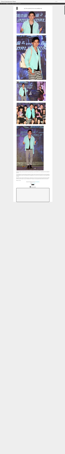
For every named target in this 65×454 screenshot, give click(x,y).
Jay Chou (34, 183)
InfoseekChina (37, 181)
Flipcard (4, 3)
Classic (1, 3)
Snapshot (16, 3)
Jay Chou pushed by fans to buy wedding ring (33, 8)
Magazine (7, 3)
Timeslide (19, 3)
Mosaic (10, 3)
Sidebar (13, 3)
